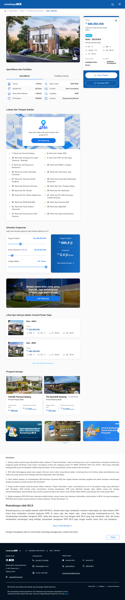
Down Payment (14, 250)
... (23, 551)
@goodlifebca (70, 566)
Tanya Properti (102, 75)
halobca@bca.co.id (42, 566)
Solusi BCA (89, 560)
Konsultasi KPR (103, 83)
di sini (66, 594)
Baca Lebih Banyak (61, 526)
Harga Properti (14, 238)
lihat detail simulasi (64, 263)
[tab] (24, 76)
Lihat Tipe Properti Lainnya (42, 363)
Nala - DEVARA (51, 11)
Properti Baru (13, 11)
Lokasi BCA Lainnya (15, 577)
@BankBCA (90, 566)
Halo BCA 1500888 (42, 560)
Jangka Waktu (13, 261)
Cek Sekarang (43, 141)
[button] (76, 393)
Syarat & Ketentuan (113, 586)
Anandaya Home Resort (35, 11)
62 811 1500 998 (41, 573)
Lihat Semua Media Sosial (71, 573)
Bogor (23, 11)
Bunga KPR (91, 586)
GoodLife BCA (70, 560)
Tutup (112, 537)
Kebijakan (101, 586)
